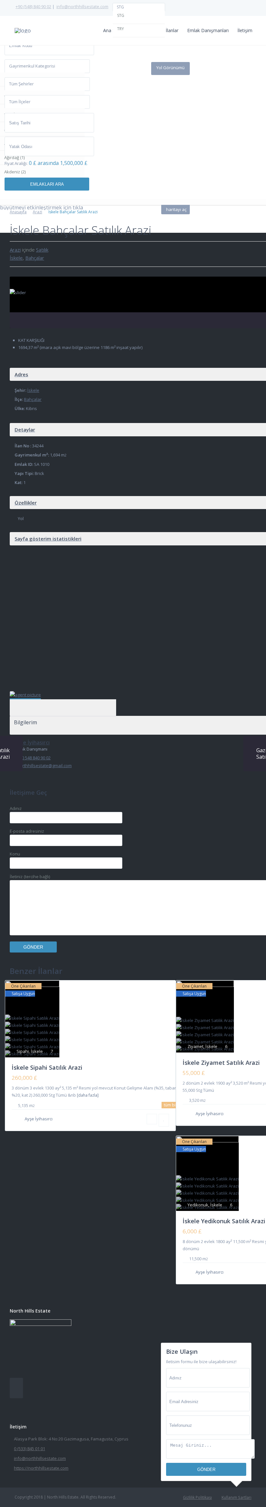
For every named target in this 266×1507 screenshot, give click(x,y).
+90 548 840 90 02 (34, 758)
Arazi (37, 212)
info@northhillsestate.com (82, 6)
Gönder (206, 1469)
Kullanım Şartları (236, 1497)
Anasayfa (18, 212)
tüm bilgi (172, 1105)
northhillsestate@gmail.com (44, 765)
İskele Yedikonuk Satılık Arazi (224, 1221)
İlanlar (172, 30)
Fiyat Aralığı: (16, 163)
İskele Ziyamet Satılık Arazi (221, 1062)
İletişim (244, 30)
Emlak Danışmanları (208, 30)
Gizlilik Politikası (197, 1497)
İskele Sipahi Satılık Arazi (47, 1067)
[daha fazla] (88, 1095)
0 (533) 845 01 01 (29, 1448)
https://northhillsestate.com (41, 1468)
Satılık (42, 249)
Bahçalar (34, 258)
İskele (16, 258)
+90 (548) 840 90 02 (33, 6)
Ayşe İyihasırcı (63, 698)
